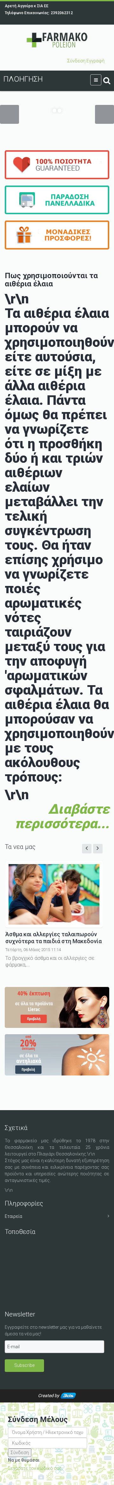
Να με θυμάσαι (24, 1460)
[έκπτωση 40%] (57, 1007)
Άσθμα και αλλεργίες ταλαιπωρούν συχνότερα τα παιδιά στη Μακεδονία (53, 937)
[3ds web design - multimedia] (68, 1395)
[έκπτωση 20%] (57, 1054)
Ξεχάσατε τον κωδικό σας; (35, 1468)
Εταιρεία (13, 1216)
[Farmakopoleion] (57, 40)
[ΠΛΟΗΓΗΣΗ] (95, 79)
